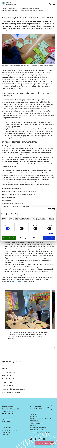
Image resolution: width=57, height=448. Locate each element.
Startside (4, 8)
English (33, 425)
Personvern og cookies (38, 430)
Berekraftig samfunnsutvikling (9, 10)
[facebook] (31, 439)
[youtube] (44, 439)
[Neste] (53, 347)
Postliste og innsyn (37, 423)
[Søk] (50, 4)
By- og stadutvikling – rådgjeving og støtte (28, 8)
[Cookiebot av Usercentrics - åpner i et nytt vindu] (49, 209)
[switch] (21, 228)
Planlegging (12, 8)
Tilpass (35, 238)
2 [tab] (22, 347)
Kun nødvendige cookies (9, 238)
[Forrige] (3, 347)
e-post (37, 416)
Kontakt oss (35, 421)
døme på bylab (16, 282)
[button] (54, 4)
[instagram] (35, 439)
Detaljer (51, 233)
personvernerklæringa (48, 220)
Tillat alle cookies (49, 238)
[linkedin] (39, 439)
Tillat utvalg (23, 238)
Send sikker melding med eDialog (41, 418)
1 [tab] (11, 347)
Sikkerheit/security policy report (41, 432)
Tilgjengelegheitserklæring (39, 427)
